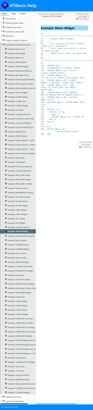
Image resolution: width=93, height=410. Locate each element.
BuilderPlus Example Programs (18, 45)
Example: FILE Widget (16, 162)
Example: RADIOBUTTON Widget (21, 284)
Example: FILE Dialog (16, 158)
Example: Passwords (16, 275)
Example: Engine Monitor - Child (21, 140)
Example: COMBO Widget (18, 105)
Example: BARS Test (15, 58)
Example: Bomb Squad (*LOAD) (20, 84)
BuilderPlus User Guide (14, 32)
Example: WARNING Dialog (18, 379)
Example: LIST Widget (16, 223)
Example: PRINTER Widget (18, 262)
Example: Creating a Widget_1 (20, 123)
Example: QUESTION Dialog (19, 279)
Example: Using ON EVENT (18, 375)
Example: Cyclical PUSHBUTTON (20, 127)
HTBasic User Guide (13, 27)
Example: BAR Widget (16, 53)
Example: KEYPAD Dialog (17, 201)
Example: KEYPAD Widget (18, 205)
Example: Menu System (17, 240)
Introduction (10, 19)
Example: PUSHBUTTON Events (20, 266)
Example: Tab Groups (16, 366)
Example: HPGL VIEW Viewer (19, 175)
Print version (83, 19)
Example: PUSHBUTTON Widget (20, 271)
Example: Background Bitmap (20, 71)
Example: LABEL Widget (17, 210)
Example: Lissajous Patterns (19, 227)
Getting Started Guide (14, 23)
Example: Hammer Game (18, 188)
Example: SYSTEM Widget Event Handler (24, 345)
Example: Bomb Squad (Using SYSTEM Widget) (26, 88)
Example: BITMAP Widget (18, 66)
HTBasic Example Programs (16, 40)
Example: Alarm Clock (16, 49)
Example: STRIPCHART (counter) (20, 318)
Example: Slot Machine (17, 358)
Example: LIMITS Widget (17, 214)
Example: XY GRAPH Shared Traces (21, 388)
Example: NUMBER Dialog (18, 245)
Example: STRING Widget (18, 314)
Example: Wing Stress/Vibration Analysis (24, 384)
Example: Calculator (16, 110)
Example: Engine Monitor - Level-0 (21, 145)
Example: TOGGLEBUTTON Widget (21, 362)
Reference (9, 36)
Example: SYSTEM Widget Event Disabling (24, 340)
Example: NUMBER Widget (18, 249)
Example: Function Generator (19, 171)
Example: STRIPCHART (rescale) (20, 323)
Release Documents (13, 397)
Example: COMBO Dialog (18, 97)
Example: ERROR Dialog (17, 136)
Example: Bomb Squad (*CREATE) (21, 79)
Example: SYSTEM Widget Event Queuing (24, 349)
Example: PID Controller (17, 258)
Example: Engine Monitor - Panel (21, 149)
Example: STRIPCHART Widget (20, 336)
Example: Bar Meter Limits (18, 75)
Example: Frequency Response (20, 166)
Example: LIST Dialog (16, 218)
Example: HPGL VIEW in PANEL (20, 184)
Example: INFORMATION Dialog (20, 192)
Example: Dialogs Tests (17, 132)
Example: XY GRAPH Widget (19, 392)
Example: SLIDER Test (16, 297)
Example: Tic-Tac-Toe (16, 371)
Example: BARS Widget (17, 62)
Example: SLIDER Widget (17, 301)
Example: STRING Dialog (17, 305)
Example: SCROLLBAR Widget (19, 292)
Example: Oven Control (17, 253)
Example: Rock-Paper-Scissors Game (22, 288)
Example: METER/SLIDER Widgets (21, 236)
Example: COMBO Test (17, 101)
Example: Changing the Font (19, 114)
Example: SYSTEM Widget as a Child (22, 353)
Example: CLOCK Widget (17, 92)
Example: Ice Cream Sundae (19, 197)
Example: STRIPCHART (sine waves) (22, 332)
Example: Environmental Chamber (21, 153)
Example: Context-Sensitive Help (21, 119)
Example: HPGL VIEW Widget (19, 179)
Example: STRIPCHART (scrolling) (21, 327)
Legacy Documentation (14, 401)
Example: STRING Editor (17, 310)
